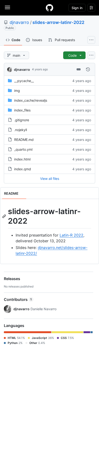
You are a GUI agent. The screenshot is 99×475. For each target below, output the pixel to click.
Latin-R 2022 (71, 235)
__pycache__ (24, 81)
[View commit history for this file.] (88, 69)
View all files (49, 179)
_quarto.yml (23, 149)
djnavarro (19, 22)
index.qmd (22, 169)
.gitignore (21, 120)
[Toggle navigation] (7, 7)
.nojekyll (20, 130)
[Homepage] (49, 7)
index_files (22, 110)
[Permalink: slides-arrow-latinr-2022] (4, 216)
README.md (24, 140)
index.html (22, 159)
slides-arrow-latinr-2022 (58, 22)
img (17, 90)
